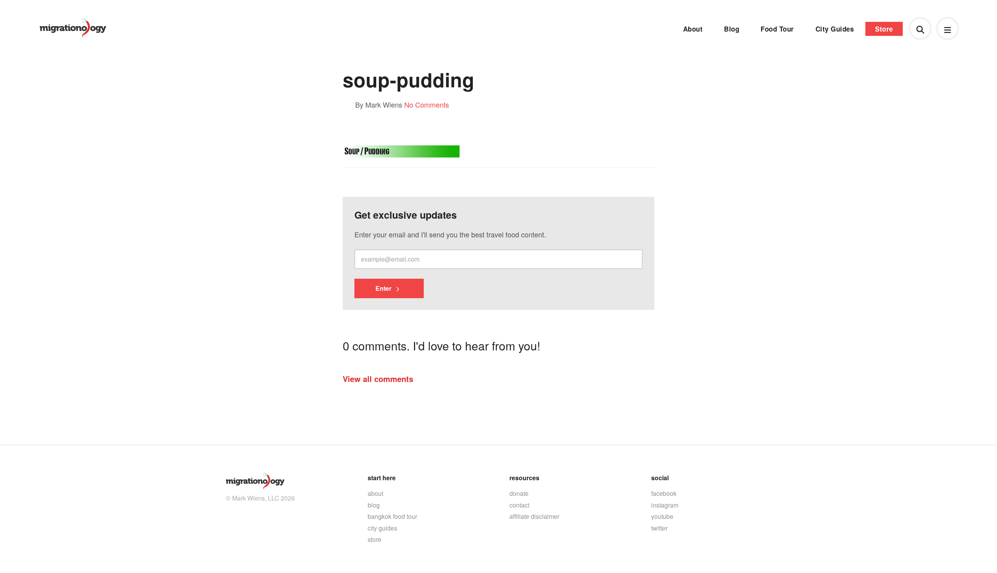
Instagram (664, 504)
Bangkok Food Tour (392, 516)
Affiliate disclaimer (534, 516)
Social (660, 477)
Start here (382, 477)
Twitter (659, 527)
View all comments (378, 378)
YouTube (662, 516)
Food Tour (777, 29)
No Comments (426, 104)
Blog (731, 29)
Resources (524, 477)
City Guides (835, 29)
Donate (518, 493)
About (693, 29)
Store (884, 29)
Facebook (663, 493)
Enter (384, 288)
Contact (519, 504)
